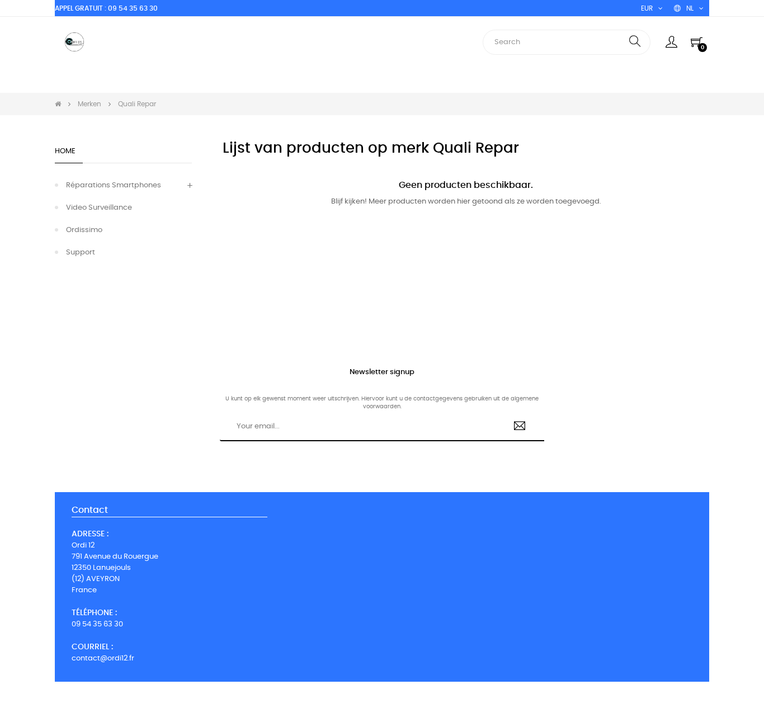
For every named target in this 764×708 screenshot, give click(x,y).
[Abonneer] (520, 427)
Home (65, 151)
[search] (635, 42)
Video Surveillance (99, 207)
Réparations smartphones (113, 185)
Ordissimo (84, 230)
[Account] (671, 42)
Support (80, 252)
